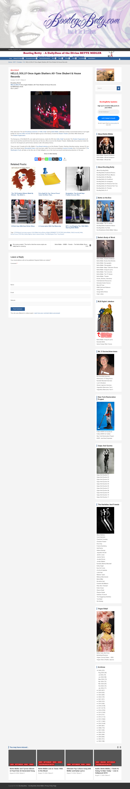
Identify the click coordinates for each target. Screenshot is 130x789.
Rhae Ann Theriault (102, 586)
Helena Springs (101, 550)
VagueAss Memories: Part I (105, 387)
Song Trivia (100, 289)
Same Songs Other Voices (104, 344)
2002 (99, 741)
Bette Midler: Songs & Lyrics (105, 270)
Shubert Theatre (63, 133)
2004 (99, 737)
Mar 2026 (101, 684)
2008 (99, 728)
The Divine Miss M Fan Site (18, 764)
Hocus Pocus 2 (114, 762)
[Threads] (56, 158)
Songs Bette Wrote (102, 292)
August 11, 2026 (71, 775)
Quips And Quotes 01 (103, 475)
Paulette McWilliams (102, 583)
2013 (99, 717)
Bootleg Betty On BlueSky (104, 177)
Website (13, 300)
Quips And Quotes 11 (103, 497)
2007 (99, 730)
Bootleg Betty (23, 786)
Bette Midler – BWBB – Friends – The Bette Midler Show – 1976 (71, 245)
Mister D (23, 80)
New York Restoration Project (105, 436)
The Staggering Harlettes (104, 597)
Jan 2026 (101, 688)
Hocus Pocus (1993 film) (17, 234)
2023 (99, 695)
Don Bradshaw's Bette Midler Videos (107, 230)
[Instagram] (50, 158)
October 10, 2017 (15, 80)
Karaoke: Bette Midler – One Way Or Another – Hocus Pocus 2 (107, 771)
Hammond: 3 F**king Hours (105, 378)
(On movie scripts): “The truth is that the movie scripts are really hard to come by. (30, 245)
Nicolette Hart (101, 581)
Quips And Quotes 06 (103, 486)
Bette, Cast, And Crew (103, 653)
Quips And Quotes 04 (103, 481)
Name (12, 285)
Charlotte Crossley (102, 539)
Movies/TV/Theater (18, 58)
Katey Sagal (100, 566)
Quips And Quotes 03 (103, 479)
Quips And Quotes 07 (103, 488)
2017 (99, 708)
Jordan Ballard (101, 561)
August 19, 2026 (14, 773)
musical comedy (67, 148)
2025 (99, 690)
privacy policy (114, 123)
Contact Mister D (91, 58)
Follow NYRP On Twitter (103, 434)
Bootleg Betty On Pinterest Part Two (107, 186)
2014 (99, 714)
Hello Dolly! (15, 70)
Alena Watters (101, 535)
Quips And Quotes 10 (103, 495)
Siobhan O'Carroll (102, 594)
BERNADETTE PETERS (56, 232)
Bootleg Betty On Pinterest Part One (107, 183)
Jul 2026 (100, 675)
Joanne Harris (101, 557)
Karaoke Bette (101, 342)
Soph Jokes (100, 294)
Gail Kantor (100, 548)
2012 (99, 719)
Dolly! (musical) (75, 232)
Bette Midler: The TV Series (104, 223)
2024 (99, 692)
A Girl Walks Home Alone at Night (41, 232)
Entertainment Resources (104, 281)
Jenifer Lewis (100, 555)
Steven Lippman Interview (104, 385)
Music (53, 58)
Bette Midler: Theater (103, 276)
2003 (99, 739)
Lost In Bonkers (101, 383)
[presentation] (118, 747)
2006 (99, 732)
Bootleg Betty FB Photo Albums (106, 175)
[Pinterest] (39, 158)
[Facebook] (36, 158)
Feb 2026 (101, 686)
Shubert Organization (19, 135)
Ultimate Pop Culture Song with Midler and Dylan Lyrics (50, 770)
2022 (99, 697)
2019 (99, 703)
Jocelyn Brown (101, 559)
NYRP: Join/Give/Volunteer (104, 438)
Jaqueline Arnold (101, 552)
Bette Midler (55, 132)
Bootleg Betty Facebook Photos (106, 172)
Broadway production (31, 132)
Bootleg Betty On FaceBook (105, 179)
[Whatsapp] (46, 158)
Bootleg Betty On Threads (104, 188)
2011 (99, 721)
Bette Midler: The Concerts (104, 272)
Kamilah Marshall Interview (104, 381)
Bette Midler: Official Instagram (105, 157)
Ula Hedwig (100, 601)
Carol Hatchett (101, 537)
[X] (53, 158)
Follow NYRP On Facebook (104, 431)
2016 (99, 710)
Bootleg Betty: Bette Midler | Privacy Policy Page (42, 786)
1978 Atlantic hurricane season (22, 232)
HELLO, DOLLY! (15, 85)
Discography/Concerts (31, 58)
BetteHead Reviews (102, 655)
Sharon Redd (100, 590)
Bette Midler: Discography (104, 263)
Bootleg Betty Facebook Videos (106, 225)
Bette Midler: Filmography (104, 265)
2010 (99, 723)
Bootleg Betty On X (102, 190)
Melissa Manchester (102, 577)
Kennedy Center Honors (104, 283)
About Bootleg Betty (102, 170)
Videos (59, 58)
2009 (99, 725)
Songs (31, 762)
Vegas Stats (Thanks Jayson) (105, 659)
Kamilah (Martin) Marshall (104, 563)
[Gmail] (43, 158)
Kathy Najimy (28, 234)
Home (10, 58)
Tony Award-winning (42, 146)
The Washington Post (51, 234)
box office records (24, 133)
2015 (99, 712)
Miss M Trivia (100, 285)
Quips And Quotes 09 (103, 492)
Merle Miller (100, 579)
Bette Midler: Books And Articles (106, 261)
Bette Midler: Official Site (104, 159)
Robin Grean (100, 588)
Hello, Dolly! (43, 132)
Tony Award (60, 234)
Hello (81, 232)
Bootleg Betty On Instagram (105, 181)
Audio (12, 762)
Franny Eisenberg (102, 546)
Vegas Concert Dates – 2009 (105, 657)
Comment (14, 263)
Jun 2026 (101, 677)
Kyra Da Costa (101, 568)
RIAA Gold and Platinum (103, 287)
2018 (99, 706)
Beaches (74, 762)
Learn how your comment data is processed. (47, 313)
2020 (99, 701)
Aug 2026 (101, 672)
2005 (99, 734)
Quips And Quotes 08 (103, 490)
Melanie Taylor (101, 575)
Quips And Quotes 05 (103, 484)
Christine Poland (101, 541)
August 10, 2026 (99, 775)
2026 (99, 670)
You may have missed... (19, 747)
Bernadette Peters (30, 148)
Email (12, 292)
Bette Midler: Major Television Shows (107, 267)
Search (118, 88)
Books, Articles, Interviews (104, 278)
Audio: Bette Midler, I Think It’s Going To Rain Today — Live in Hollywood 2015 (78, 771)
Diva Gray (99, 544)
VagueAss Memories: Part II (105, 389)
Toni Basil (99, 599)
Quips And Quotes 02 (103, 477)
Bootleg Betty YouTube (103, 228)
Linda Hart (100, 572)
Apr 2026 (101, 681)
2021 (99, 699)
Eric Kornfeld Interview (103, 376)
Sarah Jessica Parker (38, 234)
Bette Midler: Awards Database (105, 155)
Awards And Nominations (44, 58)
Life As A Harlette (102, 570)
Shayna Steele (101, 592)
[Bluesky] (60, 158)
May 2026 (101, 679)
